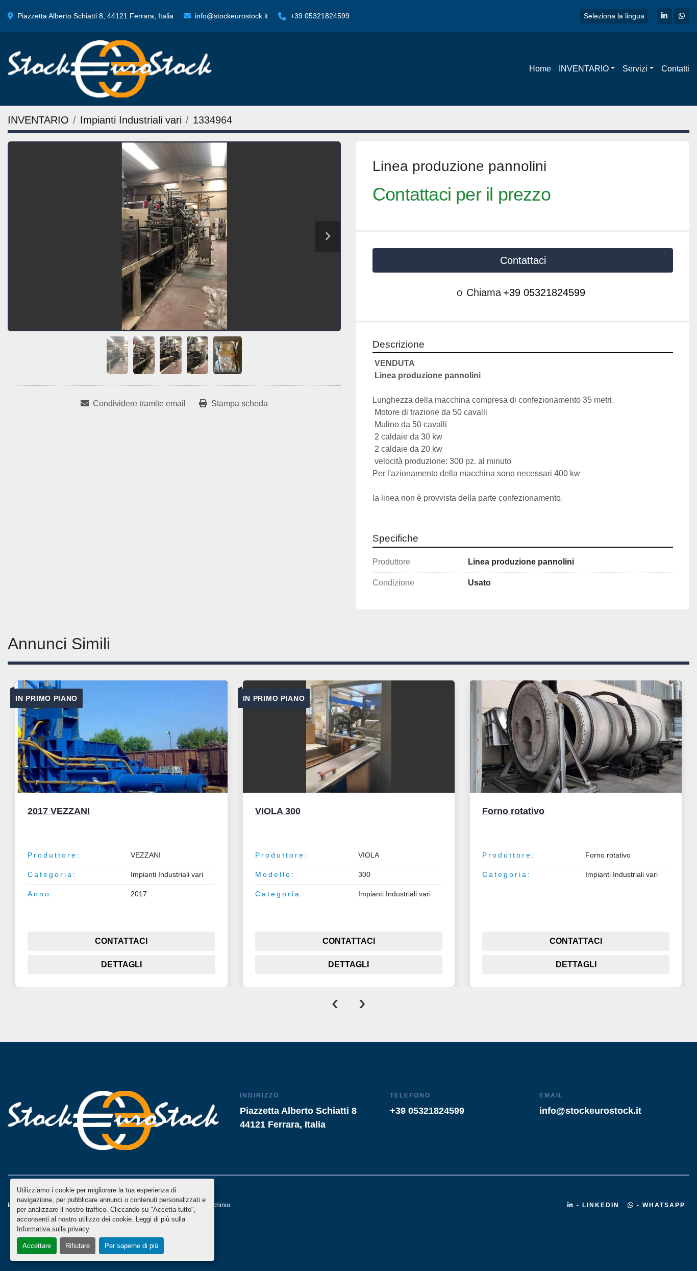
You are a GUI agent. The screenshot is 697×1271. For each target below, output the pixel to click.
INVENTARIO (584, 68)
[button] (587, 69)
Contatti (675, 68)
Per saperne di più (131, 1246)
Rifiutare (77, 1246)
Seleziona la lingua (614, 16)
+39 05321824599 (320, 16)
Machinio (217, 1205)
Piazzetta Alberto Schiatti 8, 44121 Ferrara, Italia (95, 16)
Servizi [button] (635, 68)
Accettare (36, 1246)
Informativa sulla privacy (53, 1229)
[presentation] (335, 1002)
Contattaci (523, 260)
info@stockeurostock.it (231, 16)
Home (540, 68)
